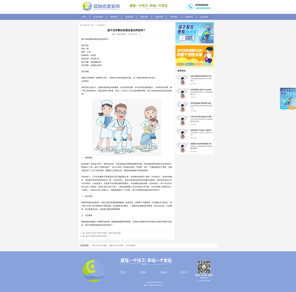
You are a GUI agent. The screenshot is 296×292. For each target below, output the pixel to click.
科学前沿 (174, 17)
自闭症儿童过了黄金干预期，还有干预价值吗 (103, 233)
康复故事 (129, 17)
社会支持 (204, 17)
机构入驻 (184, 272)
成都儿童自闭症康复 (116, 245)
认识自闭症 (98, 17)
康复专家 (144, 17)
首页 (84, 17)
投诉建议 (163, 272)
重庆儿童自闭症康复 (99, 245)
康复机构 (159, 17)
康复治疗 (114, 17)
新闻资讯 (189, 17)
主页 (92, 25)
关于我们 (123, 272)
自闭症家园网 (130, 245)
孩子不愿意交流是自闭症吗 (96, 236)
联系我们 (143, 272)
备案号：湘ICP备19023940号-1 (153, 285)
